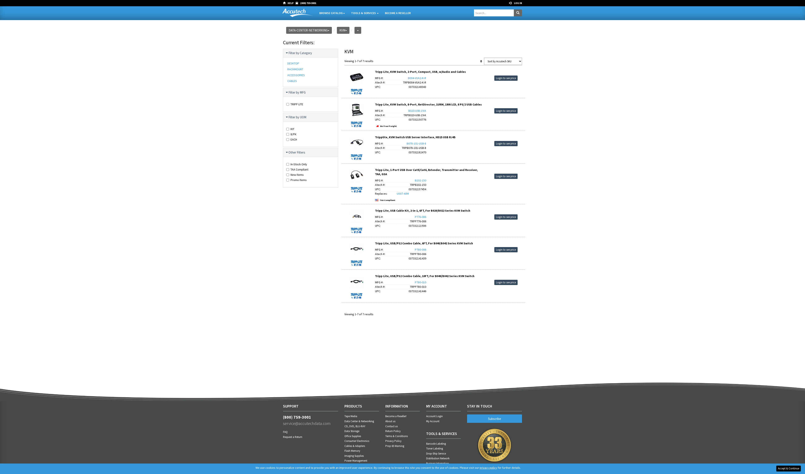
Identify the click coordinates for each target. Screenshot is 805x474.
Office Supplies (352, 436)
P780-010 (420, 282)
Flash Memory (352, 451)
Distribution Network (437, 458)
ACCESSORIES (296, 75)
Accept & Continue (788, 468)
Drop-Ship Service (436, 453)
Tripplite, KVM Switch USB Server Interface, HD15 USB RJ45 (415, 137)
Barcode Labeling (436, 443)
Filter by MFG (297, 92)
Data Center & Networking (359, 421)
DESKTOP (293, 63)
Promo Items (299, 180)
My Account (432, 421)
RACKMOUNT (295, 69)
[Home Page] (285, 3)
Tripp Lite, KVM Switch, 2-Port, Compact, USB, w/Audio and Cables (420, 72)
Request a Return (292, 437)
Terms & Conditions (396, 436)
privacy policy (488, 468)
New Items (297, 175)
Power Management (355, 460)
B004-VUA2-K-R (417, 78)
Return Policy (393, 431)
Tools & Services (364, 13)
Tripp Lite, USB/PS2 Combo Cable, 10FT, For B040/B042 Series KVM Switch (424, 276)
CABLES (292, 81)
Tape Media (350, 416)
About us (390, 421)
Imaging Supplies (354, 456)
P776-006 (420, 217)
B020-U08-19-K (417, 111)
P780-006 (420, 249)
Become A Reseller (398, 13)
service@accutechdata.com (307, 423)
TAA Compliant (299, 169)
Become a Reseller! (395, 416)
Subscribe (494, 419)
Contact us (391, 426)
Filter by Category (300, 53)
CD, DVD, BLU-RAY (354, 426)
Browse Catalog (331, 13)
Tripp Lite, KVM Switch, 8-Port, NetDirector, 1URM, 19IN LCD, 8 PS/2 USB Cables (428, 104)
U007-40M (403, 193)
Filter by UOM (297, 117)
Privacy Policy (393, 441)
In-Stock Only (299, 164)
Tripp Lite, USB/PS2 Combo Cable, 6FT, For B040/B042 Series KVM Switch (424, 243)
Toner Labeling (434, 448)
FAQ (285, 432)
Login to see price (506, 78)
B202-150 (420, 180)
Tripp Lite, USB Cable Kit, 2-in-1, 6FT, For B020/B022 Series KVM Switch (422, 210)
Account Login (434, 416)
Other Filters (296, 152)
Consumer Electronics (356, 441)
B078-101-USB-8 (416, 143)
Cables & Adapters (354, 446)
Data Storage (351, 431)
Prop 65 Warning (394, 446)
